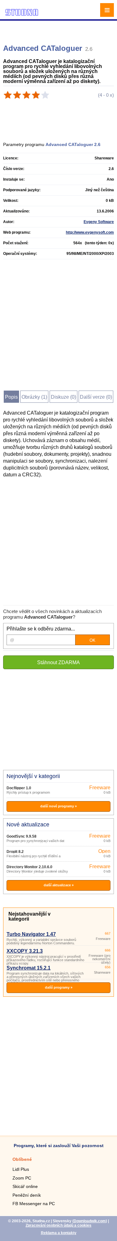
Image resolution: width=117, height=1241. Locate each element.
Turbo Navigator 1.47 (31, 934)
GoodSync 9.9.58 (22, 836)
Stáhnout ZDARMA (58, 662)
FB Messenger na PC (33, 1203)
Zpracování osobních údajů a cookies (58, 1225)
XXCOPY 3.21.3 (25, 951)
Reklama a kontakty (58, 1233)
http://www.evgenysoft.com (90, 232)
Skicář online (25, 1186)
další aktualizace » (59, 885)
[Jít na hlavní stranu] (22, 14)
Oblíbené (22, 1159)
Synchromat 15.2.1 (29, 968)
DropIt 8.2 (15, 851)
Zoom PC (21, 1177)
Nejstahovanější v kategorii (29, 916)
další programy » (58, 987)
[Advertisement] (59, 29)
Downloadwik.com (90, 1221)
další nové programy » (58, 806)
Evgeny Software (99, 222)
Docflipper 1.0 (19, 788)
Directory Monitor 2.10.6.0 (29, 867)
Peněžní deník (26, 1195)
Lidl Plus (20, 1169)
